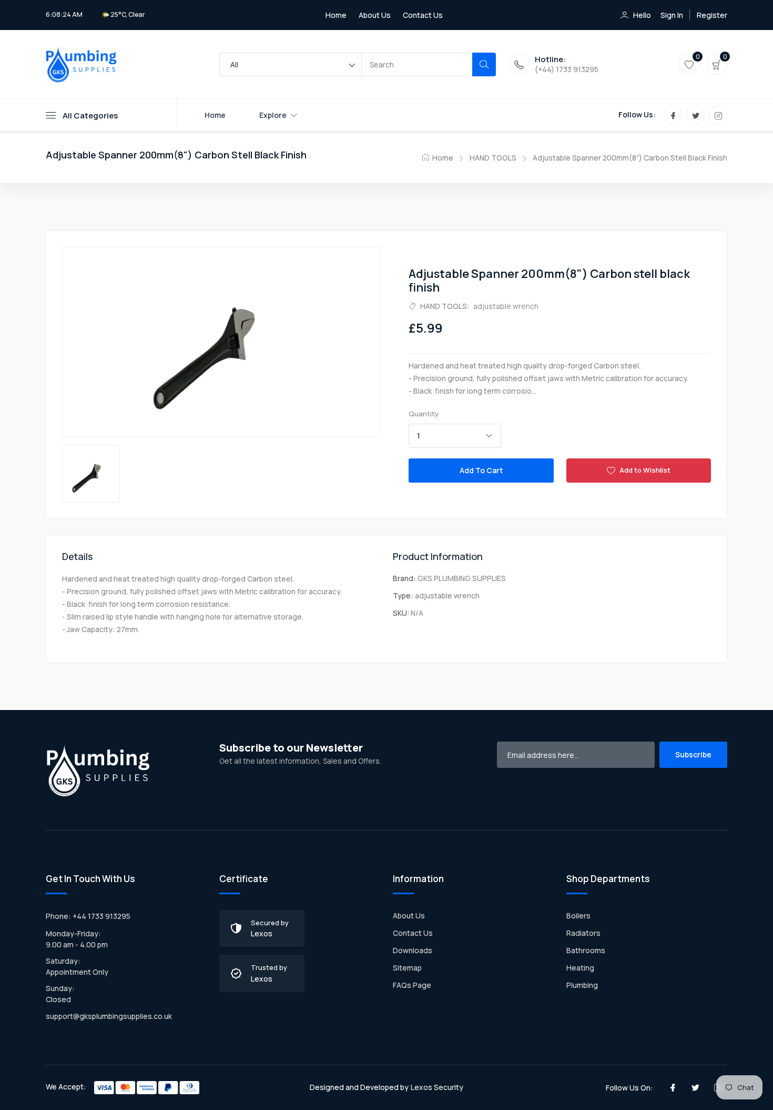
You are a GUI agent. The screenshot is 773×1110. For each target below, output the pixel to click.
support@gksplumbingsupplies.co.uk (109, 1016)
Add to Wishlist (644, 470)
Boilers (578, 916)
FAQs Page (412, 985)
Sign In (671, 15)
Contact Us (423, 15)
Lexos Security (437, 1087)
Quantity (424, 413)
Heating (580, 968)
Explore (273, 115)
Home (336, 15)
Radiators (583, 933)
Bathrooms (585, 950)
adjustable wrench (505, 306)
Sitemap (407, 968)
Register (712, 15)
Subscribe (693, 754)
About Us (375, 15)
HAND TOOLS (493, 158)
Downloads (412, 950)
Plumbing (582, 985)
